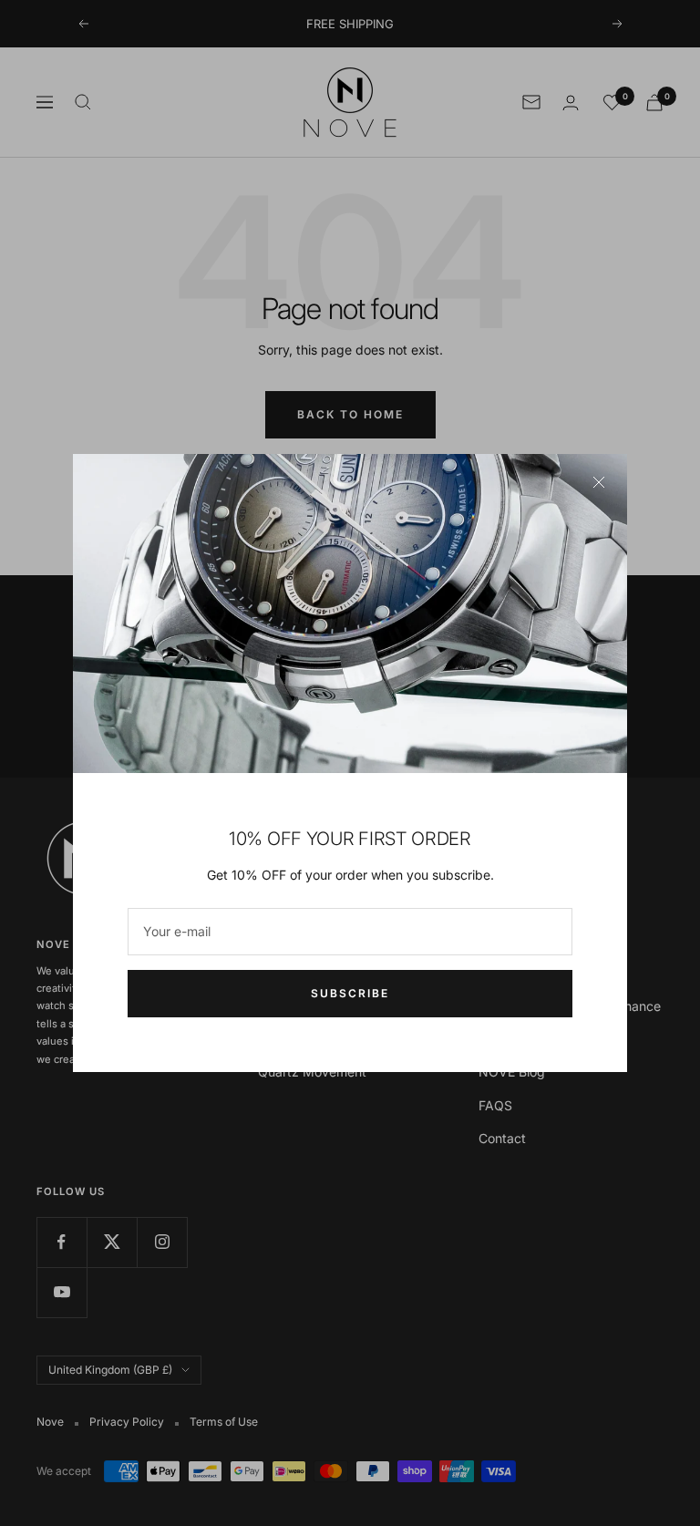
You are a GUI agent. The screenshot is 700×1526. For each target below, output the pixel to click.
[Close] (598, 482)
